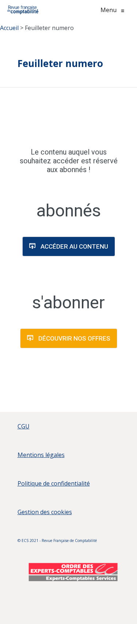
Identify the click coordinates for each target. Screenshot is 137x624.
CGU (24, 426)
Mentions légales (41, 455)
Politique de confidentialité (54, 483)
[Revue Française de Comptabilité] (22, 10)
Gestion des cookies (45, 512)
